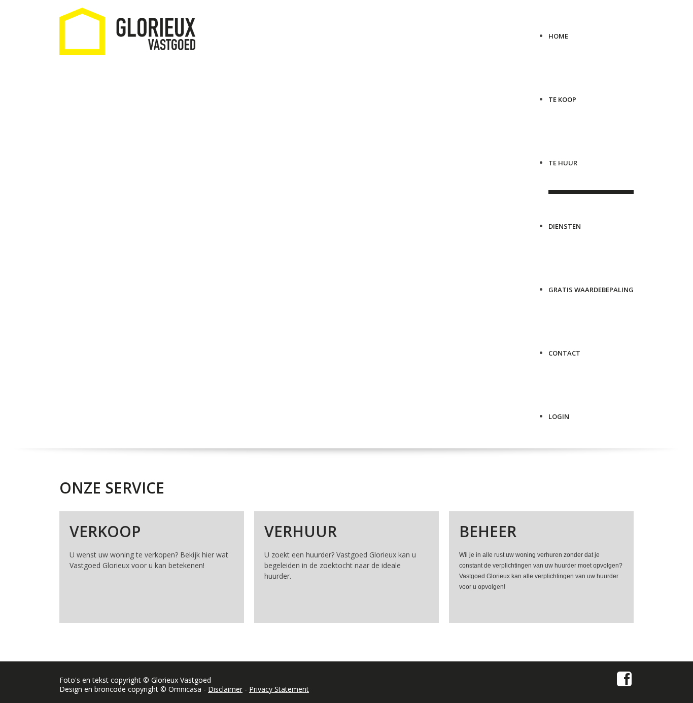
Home (558, 32)
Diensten (564, 222)
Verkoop (105, 531)
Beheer (487, 531)
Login (558, 412)
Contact (564, 349)
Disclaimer (225, 689)
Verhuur (300, 531)
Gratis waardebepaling (591, 286)
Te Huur (562, 159)
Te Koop (562, 95)
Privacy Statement (279, 689)
